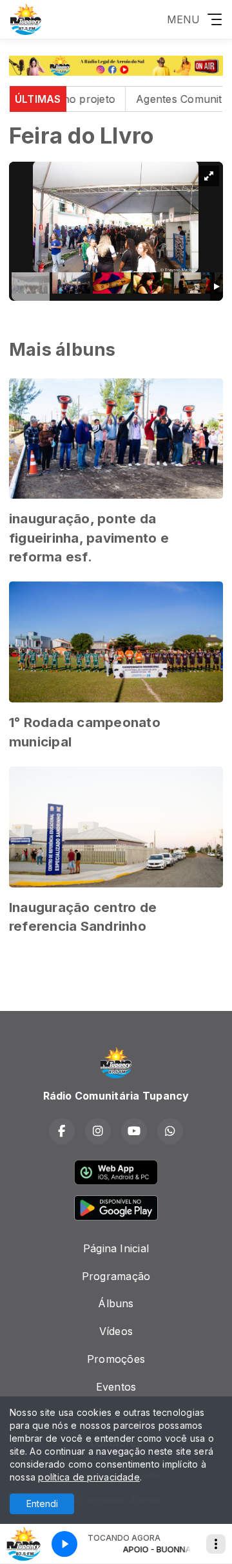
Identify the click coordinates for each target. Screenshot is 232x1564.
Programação (116, 1276)
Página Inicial (116, 1248)
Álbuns (115, 1303)
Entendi (42, 1503)
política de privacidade (89, 1477)
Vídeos (116, 1331)
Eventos (116, 1386)
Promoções (116, 1358)
